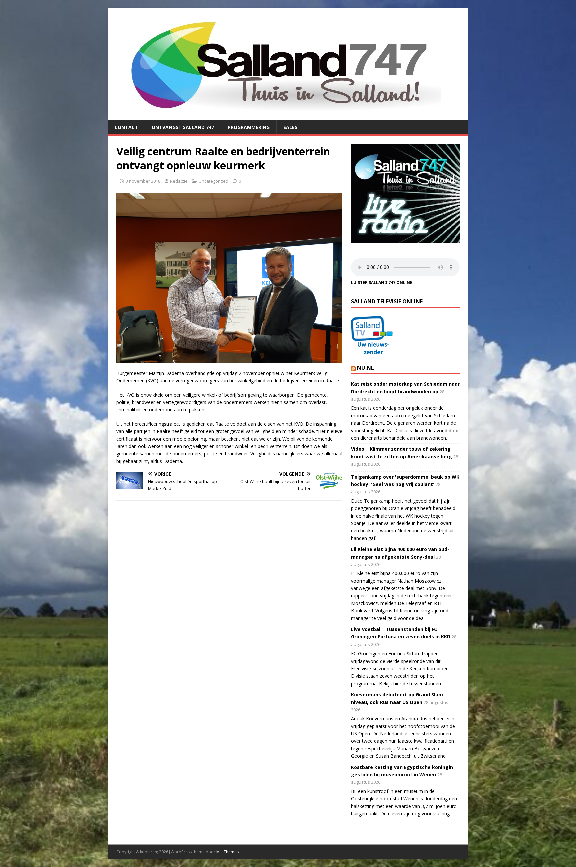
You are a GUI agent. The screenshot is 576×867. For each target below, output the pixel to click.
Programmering (249, 127)
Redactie (179, 181)
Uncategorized (213, 181)
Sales (290, 127)
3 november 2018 (143, 181)
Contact (126, 127)
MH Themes (227, 852)
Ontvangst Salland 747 (183, 127)
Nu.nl (365, 367)
